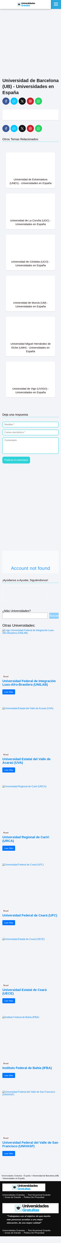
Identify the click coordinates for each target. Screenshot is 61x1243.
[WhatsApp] (38, 101)
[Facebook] (5, 101)
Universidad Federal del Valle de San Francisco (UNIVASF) (30, 1144)
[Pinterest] (30, 101)
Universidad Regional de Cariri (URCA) (25, 839)
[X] (22, 101)
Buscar (53, 615)
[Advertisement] (30, 44)
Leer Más (8, 692)
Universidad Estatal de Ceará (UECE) (24, 991)
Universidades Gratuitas (13, 1195)
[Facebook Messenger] (14, 101)
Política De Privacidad (34, 1197)
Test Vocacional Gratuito (39, 1195)
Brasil (5, 676)
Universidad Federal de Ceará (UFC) (29, 915)
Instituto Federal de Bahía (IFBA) (27, 1068)
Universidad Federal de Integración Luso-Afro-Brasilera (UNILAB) (29, 682)
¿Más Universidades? (16, 611)
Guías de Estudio (13, 1197)
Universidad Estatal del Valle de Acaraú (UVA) (26, 760)
